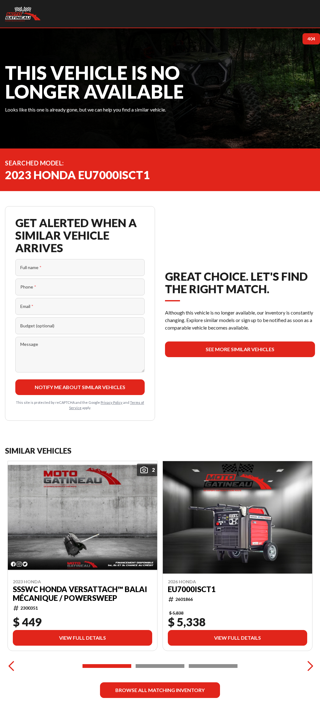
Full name (31, 267)
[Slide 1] (106, 666)
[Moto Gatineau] (23, 14)
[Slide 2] (160, 666)
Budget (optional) (37, 325)
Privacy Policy (111, 402)
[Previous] (11, 666)
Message (29, 344)
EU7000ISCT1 (192, 589)
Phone (28, 286)
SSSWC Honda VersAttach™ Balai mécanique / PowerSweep (80, 593)
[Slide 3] (213, 666)
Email (26, 306)
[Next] (308, 666)
